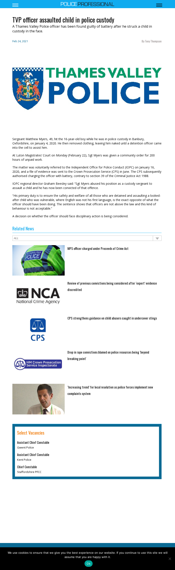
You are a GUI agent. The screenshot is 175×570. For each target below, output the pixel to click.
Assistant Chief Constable (33, 442)
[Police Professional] (87, 4)
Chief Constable (27, 466)
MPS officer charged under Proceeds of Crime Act (97, 248)
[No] (170, 558)
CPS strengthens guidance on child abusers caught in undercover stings (112, 318)
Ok (88, 563)
